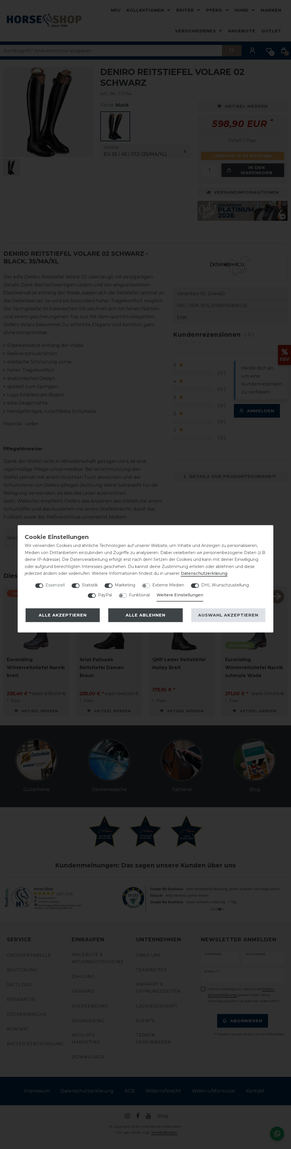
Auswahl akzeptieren (228, 615)
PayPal (105, 595)
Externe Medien (168, 585)
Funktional (139, 595)
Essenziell (55, 585)
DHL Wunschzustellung (225, 585)
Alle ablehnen (145, 615)
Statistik (90, 585)
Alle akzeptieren (63, 615)
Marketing (125, 585)
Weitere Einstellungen (180, 595)
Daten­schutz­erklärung (204, 573)
